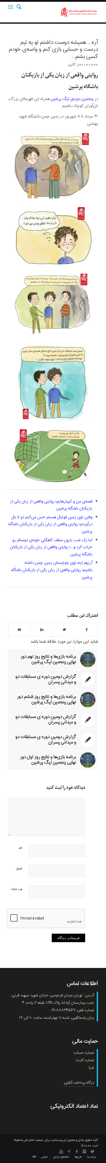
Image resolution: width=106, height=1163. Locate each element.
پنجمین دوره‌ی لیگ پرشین (72, 99)
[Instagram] (84, 1151)
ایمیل (19, 868)
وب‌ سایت (16, 889)
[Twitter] (92, 1151)
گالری (72, 64)
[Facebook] (77, 1151)
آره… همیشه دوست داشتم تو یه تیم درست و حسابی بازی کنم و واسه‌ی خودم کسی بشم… (53, 49)
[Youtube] (61, 1151)
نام (20, 847)
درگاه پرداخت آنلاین (79, 1082)
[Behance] (69, 1151)
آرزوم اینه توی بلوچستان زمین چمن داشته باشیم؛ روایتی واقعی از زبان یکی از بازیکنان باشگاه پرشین (51, 570)
